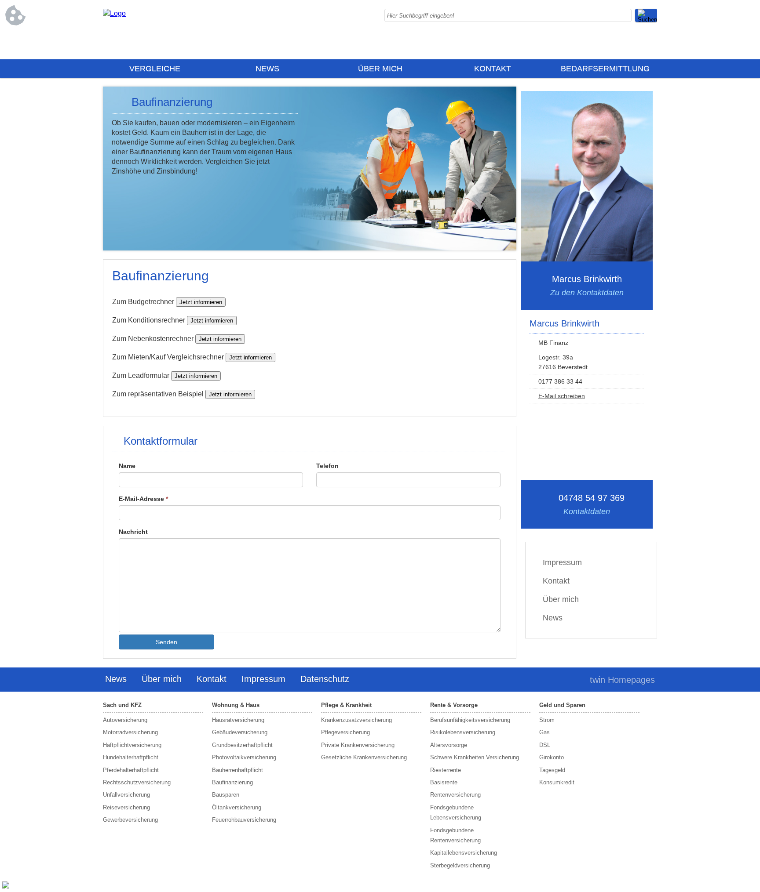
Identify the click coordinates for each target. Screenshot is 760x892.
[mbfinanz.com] (114, 13)
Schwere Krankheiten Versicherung (474, 757)
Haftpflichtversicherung (132, 745)
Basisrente (443, 782)
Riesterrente (445, 770)
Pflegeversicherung (345, 732)
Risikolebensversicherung (462, 732)
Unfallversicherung (126, 794)
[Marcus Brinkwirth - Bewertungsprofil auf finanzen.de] (4, 887)
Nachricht (133, 531)
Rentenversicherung (455, 794)
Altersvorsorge (448, 745)
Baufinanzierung (232, 782)
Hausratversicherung (238, 720)
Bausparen (225, 794)
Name (127, 465)
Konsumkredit (556, 782)
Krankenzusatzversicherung (356, 720)
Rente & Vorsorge (454, 705)
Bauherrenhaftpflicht (237, 770)
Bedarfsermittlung (605, 68)
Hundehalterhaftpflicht (130, 757)
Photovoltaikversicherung (244, 757)
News (267, 68)
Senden (166, 641)
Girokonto (551, 757)
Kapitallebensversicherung (463, 852)
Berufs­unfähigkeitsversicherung (470, 720)
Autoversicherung (125, 720)
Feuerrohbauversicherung (244, 819)
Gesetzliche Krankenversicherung (364, 757)
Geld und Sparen (562, 705)
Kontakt (492, 68)
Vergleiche (154, 68)
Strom (547, 720)
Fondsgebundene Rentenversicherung (455, 835)
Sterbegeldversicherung (460, 865)
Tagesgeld (552, 770)
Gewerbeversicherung (130, 819)
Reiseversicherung (126, 807)
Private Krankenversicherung (358, 745)
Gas (544, 732)
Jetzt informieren (200, 302)
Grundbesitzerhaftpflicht (242, 745)
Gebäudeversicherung (239, 732)
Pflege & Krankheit (346, 705)
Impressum (562, 562)
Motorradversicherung (130, 732)
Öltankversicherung (236, 807)
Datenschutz (324, 679)
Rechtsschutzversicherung (137, 782)
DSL (544, 745)
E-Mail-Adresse (143, 498)
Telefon (327, 465)
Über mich (380, 68)
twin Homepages (622, 680)
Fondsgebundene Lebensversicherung (455, 812)
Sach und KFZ (122, 705)
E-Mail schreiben (561, 395)
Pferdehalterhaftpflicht (131, 770)
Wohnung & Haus (235, 705)
